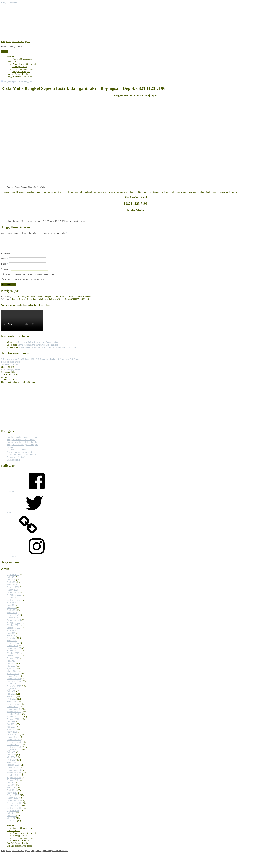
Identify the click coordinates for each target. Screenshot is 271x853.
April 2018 (12, 820)
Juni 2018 (11, 815)
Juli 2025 (11, 605)
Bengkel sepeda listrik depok (19, 76)
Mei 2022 (11, 696)
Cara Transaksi (13, 61)
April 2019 (12, 790)
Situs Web (5, 269)
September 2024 (14, 628)
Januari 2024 (12, 645)
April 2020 (12, 760)
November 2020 (14, 742)
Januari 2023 (12, 676)
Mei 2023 (11, 666)
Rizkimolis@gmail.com (11, 369)
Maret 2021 (12, 732)
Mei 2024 (11, 635)
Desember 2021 (14, 709)
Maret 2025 (12, 612)
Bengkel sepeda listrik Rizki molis (22, 442)
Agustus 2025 (13, 602)
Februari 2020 (13, 765)
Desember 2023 (14, 648)
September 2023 (14, 656)
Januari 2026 (12, 590)
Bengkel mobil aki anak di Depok (22, 437)
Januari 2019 (12, 798)
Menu (4, 51)
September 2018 (14, 808)
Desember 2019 (14, 770)
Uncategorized (79, 221)
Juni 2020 (11, 754)
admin (18, 221)
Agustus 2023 (13, 658)
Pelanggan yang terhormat (24, 64)
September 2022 (14, 686)
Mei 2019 (11, 787)
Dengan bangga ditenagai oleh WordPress (49, 850)
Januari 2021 (12, 737)
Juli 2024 (11, 633)
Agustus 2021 (13, 719)
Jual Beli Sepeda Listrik (17, 74)
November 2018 (14, 803)
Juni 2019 (11, 785)
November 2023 (14, 650)
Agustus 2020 (13, 749)
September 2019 (14, 777)
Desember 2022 (14, 678)
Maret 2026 (12, 584)
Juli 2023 (11, 661)
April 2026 (12, 582)
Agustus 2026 (13, 574)
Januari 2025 (12, 617)
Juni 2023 (11, 663)
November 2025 (14, 595)
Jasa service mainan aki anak (19, 452)
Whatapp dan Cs (19, 66)
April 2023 (12, 668)
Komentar (5, 253)
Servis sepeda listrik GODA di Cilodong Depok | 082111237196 (47, 347)
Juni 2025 (11, 607)
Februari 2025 (13, 615)
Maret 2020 (12, 762)
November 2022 (14, 681)
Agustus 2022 (13, 689)
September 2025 (14, 600)
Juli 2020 (11, 752)
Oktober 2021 (13, 714)
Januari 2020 (12, 767)
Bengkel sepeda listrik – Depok (21, 439)
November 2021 (14, 711)
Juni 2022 (11, 694)
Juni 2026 (11, 579)
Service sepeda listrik (16, 457)
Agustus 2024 (13, 630)
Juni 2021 (11, 724)
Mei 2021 (11, 727)
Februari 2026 (13, 587)
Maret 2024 (12, 640)
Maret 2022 (12, 701)
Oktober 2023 (13, 653)
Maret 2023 (12, 671)
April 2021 (12, 729)
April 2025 (12, 610)
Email (4, 264)
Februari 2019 (13, 795)
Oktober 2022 (13, 683)
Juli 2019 (11, 782)
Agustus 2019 (13, 780)
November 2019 (14, 772)
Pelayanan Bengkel (21, 71)
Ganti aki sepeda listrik (17, 449)
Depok (10, 447)
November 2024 (14, 623)
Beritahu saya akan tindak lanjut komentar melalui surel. (29, 274)
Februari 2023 (13, 673)
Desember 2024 (14, 620)
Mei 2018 (11, 818)
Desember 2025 (14, 592)
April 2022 (12, 699)
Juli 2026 (11, 577)
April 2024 (12, 638)
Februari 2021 (13, 734)
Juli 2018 (11, 813)
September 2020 (14, 747)
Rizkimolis (11, 56)
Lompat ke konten (9, 2)
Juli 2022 (11, 691)
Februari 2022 (13, 704)
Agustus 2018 (13, 810)
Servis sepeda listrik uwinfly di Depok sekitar (38, 342)
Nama (4, 258)
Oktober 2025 (13, 597)
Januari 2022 (12, 706)
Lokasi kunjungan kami (22, 69)
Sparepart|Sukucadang (22, 59)
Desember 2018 (14, 800)
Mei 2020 (11, 757)
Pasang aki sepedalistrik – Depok (21, 454)
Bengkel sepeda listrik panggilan (15, 41)
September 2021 (14, 716)
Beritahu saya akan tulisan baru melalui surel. (25, 279)
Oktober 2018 (13, 805)
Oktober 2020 (13, 744)
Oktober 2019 (13, 775)
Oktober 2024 (13, 625)
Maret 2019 (12, 793)
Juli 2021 (11, 721)
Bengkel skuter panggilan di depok (22, 444)
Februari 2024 (13, 643)
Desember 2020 (14, 739)
